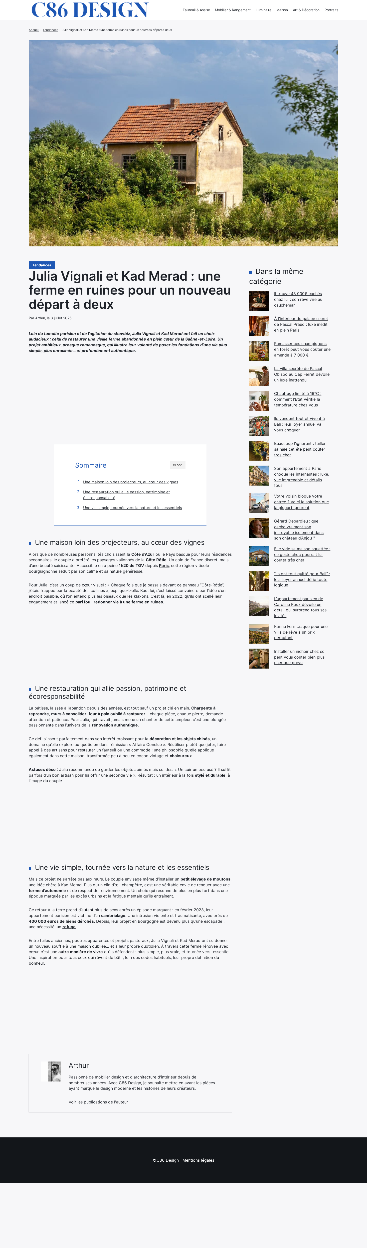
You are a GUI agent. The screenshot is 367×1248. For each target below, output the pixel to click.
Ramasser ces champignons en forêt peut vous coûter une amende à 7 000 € (302, 349)
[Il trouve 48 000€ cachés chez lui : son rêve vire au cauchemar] (259, 301)
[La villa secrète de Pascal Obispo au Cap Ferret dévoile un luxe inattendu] (259, 376)
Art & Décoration (306, 10)
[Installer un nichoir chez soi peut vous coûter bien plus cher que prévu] (259, 659)
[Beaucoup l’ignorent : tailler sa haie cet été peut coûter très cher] (259, 451)
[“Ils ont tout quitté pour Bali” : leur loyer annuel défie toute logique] (259, 581)
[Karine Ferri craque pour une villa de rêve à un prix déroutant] (259, 634)
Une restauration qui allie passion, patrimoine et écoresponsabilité (126, 495)
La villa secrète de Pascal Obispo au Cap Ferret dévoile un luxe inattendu (302, 374)
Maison (282, 10)
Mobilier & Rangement (233, 10)
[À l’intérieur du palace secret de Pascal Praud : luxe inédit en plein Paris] (259, 326)
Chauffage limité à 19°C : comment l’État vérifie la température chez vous (297, 399)
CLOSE (178, 465)
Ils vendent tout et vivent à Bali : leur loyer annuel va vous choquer (299, 424)
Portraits (331, 10)
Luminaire (263, 10)
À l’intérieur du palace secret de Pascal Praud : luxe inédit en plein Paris (301, 324)
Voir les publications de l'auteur (98, 1101)
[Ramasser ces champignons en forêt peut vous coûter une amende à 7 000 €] (259, 351)
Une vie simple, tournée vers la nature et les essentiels (132, 507)
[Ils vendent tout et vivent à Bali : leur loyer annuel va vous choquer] (259, 426)
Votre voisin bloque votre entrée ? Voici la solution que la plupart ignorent (301, 502)
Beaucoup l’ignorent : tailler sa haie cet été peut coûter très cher (300, 449)
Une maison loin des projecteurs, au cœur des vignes (130, 482)
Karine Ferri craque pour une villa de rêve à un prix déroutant (301, 632)
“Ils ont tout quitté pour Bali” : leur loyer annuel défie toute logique (302, 579)
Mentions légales (198, 1160)
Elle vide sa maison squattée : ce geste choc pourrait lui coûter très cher (302, 554)
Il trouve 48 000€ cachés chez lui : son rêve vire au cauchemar (298, 299)
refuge (69, 926)
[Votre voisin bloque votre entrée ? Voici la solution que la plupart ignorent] (259, 503)
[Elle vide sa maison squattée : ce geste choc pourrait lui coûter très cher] (259, 556)
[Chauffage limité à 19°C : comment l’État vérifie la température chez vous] (259, 401)
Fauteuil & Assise (196, 10)
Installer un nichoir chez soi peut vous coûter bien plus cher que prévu (300, 657)
